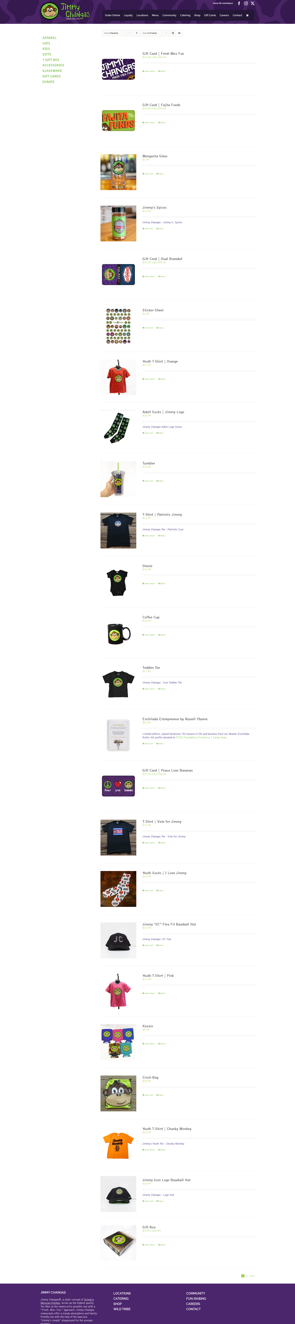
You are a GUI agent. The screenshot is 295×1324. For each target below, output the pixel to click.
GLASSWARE (52, 71)
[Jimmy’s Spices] (118, 223)
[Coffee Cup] (118, 632)
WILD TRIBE (122, 1309)
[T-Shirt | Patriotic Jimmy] (118, 530)
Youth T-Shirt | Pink (158, 975)
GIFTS (46, 54)
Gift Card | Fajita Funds (161, 105)
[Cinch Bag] (118, 1093)
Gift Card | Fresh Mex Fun (163, 53)
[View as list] (179, 33)
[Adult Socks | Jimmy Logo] (118, 428)
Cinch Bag (150, 1077)
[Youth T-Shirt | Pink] (118, 991)
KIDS (46, 49)
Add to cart (149, 174)
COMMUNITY (195, 1293)
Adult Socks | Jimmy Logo (163, 412)
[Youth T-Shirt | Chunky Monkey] (118, 1145)
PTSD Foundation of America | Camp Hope (201, 737)
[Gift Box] (118, 1242)
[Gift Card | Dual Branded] (118, 275)
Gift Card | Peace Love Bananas (167, 770)
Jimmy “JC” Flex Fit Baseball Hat (169, 924)
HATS (46, 43)
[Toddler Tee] (118, 684)
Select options (150, 71)
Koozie (147, 1026)
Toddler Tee (151, 667)
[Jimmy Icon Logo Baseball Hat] (118, 1194)
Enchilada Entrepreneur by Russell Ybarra (174, 719)
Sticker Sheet (152, 310)
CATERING (120, 1298)
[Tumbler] (118, 479)
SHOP (117, 1304)
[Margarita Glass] (118, 172)
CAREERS (193, 1304)
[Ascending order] (137, 33)
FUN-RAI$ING (196, 1298)
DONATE (48, 82)
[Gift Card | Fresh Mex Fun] (118, 69)
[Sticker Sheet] (118, 326)
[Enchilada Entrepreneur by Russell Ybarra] (118, 735)
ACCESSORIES (53, 65)
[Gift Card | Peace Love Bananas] (118, 786)
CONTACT (193, 1309)
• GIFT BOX (50, 60)
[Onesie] (118, 582)
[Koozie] (118, 1042)
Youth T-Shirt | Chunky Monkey (166, 1128)
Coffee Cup (150, 617)
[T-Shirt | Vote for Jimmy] (118, 838)
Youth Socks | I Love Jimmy (164, 873)
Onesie (147, 566)
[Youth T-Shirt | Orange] (118, 377)
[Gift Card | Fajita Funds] (118, 121)
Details (162, 71)
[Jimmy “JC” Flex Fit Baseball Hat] (118, 940)
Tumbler (148, 463)
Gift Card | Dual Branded (162, 258)
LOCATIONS (122, 1293)
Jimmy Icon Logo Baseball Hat (166, 1180)
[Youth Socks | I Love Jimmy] (118, 889)
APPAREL (49, 38)
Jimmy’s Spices (154, 207)
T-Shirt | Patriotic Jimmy (162, 514)
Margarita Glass (154, 156)
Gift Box (149, 1227)
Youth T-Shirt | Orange (160, 361)
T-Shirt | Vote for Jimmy (161, 821)
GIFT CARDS (51, 76)
